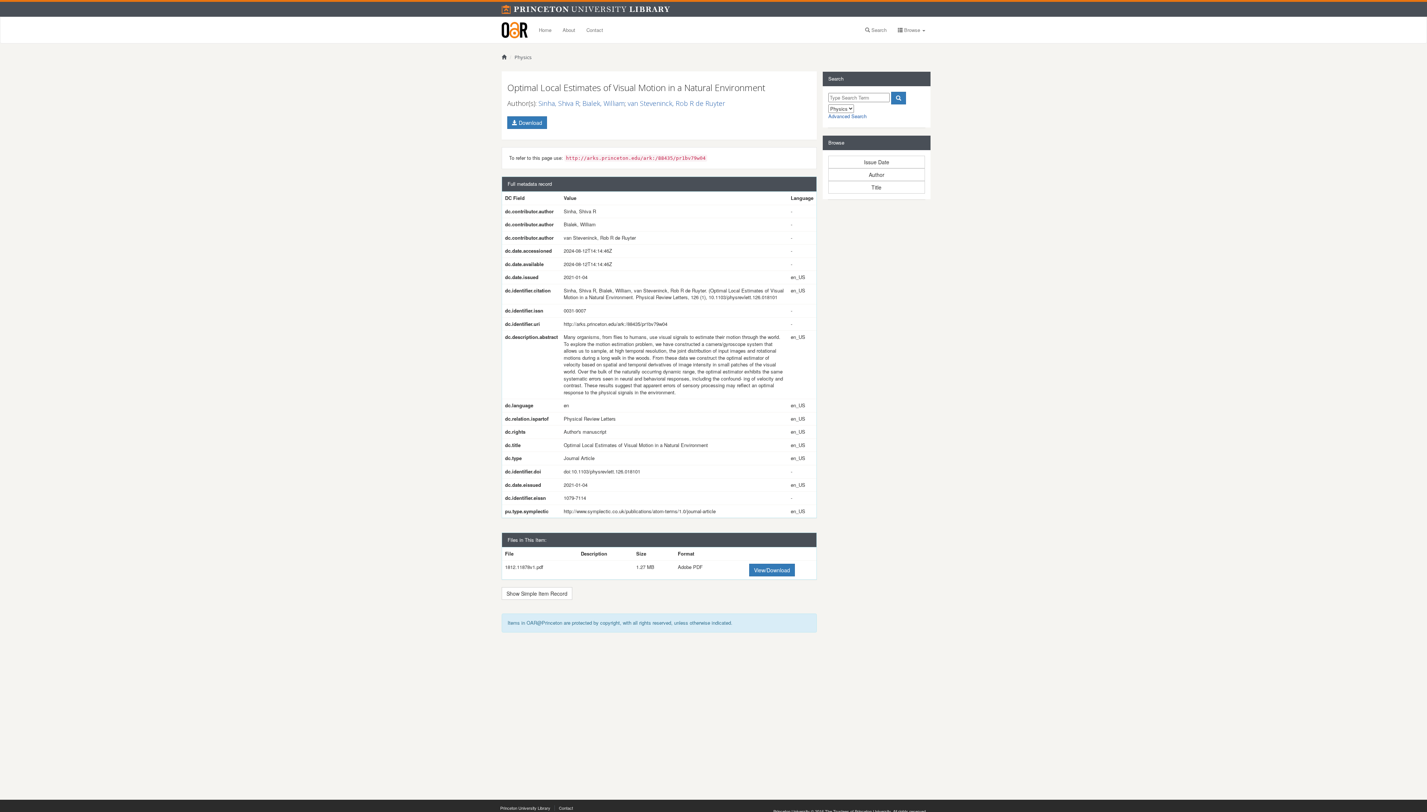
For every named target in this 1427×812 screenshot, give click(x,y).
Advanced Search (847, 116)
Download (529, 122)
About (569, 29)
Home (545, 29)
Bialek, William (603, 103)
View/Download (772, 570)
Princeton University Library (525, 808)
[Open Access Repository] (515, 30)
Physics (523, 57)
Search (878, 29)
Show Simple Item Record (537, 593)
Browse (912, 29)
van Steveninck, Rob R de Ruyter (676, 103)
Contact (594, 29)
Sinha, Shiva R (558, 103)
